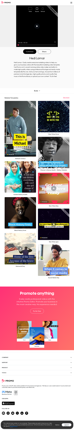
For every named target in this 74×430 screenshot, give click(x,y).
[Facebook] (7, 393)
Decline (57, 425)
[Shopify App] (37, 403)
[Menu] (71, 2)
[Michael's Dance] (20, 129)
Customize (29, 52)
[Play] (37, 26)
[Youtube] (12, 413)
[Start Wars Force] (53, 116)
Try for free (37, 311)
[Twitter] (17, 413)
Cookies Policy (14, 426)
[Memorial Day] (20, 248)
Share (44, 52)
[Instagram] (16, 392)
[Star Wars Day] (53, 188)
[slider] (18, 45)
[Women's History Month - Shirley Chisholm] (53, 152)
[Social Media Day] (53, 260)
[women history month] (20, 177)
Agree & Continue (66, 425)
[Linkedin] (22, 413)
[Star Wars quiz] (53, 224)
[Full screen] (55, 42)
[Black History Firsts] (20, 213)
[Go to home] (7, 2)
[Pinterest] (26, 413)
